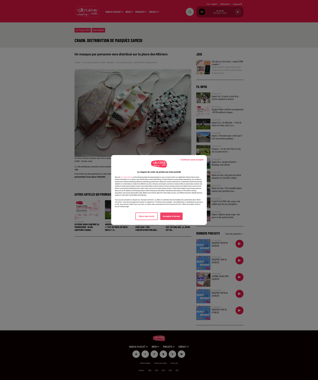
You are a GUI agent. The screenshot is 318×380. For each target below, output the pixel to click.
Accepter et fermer (171, 216)
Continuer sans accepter (192, 159)
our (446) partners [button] (126, 177)
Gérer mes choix (146, 216)
